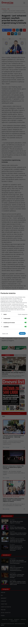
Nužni (5, 314)
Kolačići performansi (9, 322)
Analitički (6, 326)
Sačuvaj (22, 333)
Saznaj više (5, 333)
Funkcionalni (7, 318)
